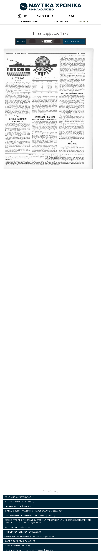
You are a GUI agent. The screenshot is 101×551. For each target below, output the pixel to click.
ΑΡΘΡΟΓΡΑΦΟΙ (29, 21)
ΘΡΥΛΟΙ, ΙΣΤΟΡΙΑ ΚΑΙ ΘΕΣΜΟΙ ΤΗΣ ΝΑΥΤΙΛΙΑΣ (29, 536)
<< (32, 41)
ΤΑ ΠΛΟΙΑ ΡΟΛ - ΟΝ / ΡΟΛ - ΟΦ (22, 532)
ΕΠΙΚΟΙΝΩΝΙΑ (61, 21)
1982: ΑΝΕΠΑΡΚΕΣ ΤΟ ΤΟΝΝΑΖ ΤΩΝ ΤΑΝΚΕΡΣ (29, 515)
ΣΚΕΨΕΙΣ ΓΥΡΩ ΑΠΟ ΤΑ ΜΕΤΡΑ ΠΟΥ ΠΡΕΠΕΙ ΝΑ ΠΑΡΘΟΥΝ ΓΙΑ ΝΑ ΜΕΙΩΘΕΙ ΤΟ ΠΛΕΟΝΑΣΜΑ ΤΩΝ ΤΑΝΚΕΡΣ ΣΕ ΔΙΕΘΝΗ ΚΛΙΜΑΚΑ (47, 521)
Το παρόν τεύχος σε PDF (74, 41)
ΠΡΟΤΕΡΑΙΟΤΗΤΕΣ (17, 527)
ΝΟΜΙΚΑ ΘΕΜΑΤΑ (17, 545)
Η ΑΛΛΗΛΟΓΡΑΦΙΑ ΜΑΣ (19, 501)
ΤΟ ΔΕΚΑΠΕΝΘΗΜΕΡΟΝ (19, 497)
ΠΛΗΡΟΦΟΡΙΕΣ (45, 16)
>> (57, 41)
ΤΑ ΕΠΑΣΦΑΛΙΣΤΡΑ (17, 506)
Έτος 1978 (21, 41)
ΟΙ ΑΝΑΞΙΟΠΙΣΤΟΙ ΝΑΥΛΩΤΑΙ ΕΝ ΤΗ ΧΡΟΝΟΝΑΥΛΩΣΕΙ (33, 511)
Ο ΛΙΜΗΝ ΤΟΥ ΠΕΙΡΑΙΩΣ (19, 541)
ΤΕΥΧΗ (72, 16)
